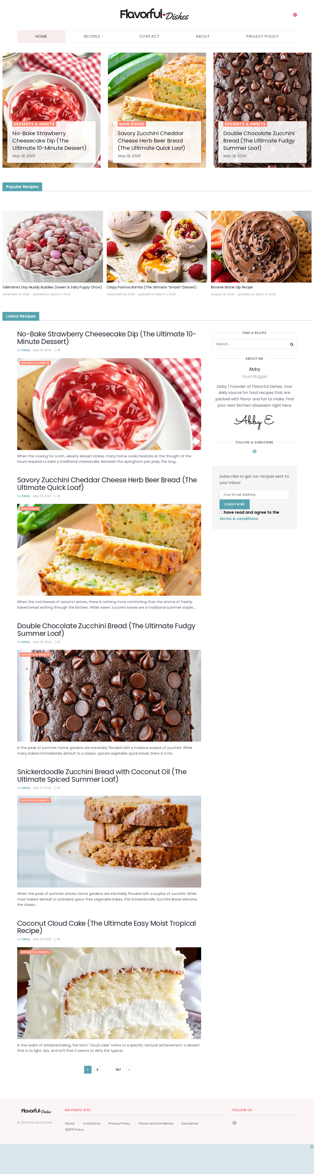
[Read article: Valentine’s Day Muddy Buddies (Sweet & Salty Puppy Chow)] (52, 247)
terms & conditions (239, 519)
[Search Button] (292, 344)
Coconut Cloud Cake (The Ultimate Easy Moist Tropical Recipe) (106, 927)
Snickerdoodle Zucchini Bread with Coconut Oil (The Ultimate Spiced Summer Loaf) (101, 775)
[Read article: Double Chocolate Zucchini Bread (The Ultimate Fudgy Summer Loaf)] (109, 696)
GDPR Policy (74, 1129)
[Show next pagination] (129, 1070)
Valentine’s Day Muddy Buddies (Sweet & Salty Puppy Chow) (52, 287)
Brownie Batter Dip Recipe (232, 287)
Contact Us (91, 1123)
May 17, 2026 (42, 788)
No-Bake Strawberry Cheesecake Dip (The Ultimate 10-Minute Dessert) (49, 141)
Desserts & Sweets (34, 124)
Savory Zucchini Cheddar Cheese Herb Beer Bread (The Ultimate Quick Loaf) (151, 141)
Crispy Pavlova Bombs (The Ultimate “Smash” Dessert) (152, 287)
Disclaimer (190, 1123)
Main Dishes (131, 124)
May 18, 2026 (23, 155)
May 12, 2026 (42, 939)
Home (41, 36)
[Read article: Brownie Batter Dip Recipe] (261, 247)
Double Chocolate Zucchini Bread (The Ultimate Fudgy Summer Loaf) (259, 141)
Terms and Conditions (155, 1123)
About (203, 36)
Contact (149, 36)
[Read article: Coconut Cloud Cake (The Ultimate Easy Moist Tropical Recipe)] (109, 993)
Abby (26, 350)
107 (118, 1069)
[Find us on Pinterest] (295, 15)
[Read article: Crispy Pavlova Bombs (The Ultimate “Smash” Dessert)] (157, 247)
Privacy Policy (262, 36)
